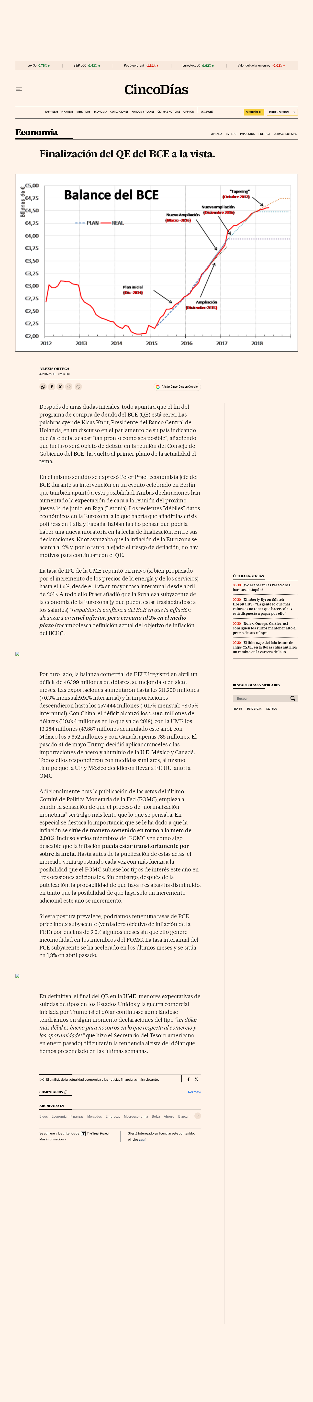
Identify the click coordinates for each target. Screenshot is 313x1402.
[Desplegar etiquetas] (197, 1115)
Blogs (43, 1116)
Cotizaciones (119, 111)
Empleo (231, 134)
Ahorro (169, 1116)
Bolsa (156, 1116)
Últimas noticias (168, 111)
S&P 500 (80, 65)
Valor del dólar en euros (254, 65)
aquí (142, 1139)
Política (264, 134)
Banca (183, 1116)
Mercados (83, 111)
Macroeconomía (136, 1116)
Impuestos (247, 134)
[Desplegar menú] (18, 89)
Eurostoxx (254, 708)
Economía (100, 111)
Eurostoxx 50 (191, 65)
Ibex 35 (31, 65)
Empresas (113, 1116)
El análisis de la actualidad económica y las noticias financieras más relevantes (102, 1079)
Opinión (188, 111)
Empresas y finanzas (59, 111)
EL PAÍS (205, 110)
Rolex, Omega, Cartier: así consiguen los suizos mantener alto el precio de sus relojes (265, 628)
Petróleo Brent (134, 65)
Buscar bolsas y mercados (256, 685)
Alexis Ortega (54, 369)
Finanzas (76, 1116)
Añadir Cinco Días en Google (180, 386)
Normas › (194, 1092)
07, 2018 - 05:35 (54, 374)
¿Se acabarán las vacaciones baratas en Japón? (262, 587)
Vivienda (216, 134)
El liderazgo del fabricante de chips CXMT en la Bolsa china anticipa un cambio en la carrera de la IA (265, 647)
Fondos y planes (143, 111)
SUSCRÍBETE (254, 112)
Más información (51, 1139)
